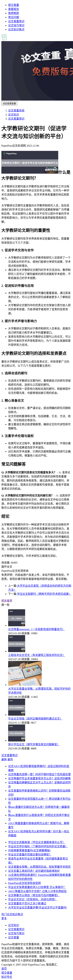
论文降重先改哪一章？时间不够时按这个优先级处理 (39, 774)
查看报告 (13, 9)
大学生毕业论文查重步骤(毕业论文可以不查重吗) (37, 907)
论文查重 (13, 937)
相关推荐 (6, 600)
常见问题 (13, 17)
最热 (10, 759)
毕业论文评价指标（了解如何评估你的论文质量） (38, 846)
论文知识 (13, 114)
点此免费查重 (9, 103)
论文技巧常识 (16, 25)
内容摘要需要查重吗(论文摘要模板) (29, 850)
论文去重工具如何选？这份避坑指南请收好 (34, 870)
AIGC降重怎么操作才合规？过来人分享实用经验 (37, 891)
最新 (4, 759)
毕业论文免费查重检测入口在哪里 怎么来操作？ (37, 887)
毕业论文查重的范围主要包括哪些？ (30, 854)
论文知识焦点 (16, 29)
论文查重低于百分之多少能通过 (27, 903)
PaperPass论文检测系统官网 (24, 883)
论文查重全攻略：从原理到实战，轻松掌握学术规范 (39, 866)
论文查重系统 (16, 110)
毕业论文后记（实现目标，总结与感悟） (32, 899)
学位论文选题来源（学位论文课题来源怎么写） (36, 842)
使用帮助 (13, 13)
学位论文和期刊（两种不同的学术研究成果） (44, 593)
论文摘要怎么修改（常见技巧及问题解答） (34, 895)
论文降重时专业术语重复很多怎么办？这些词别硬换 (39, 778)
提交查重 (13, 5)
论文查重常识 (16, 21)
